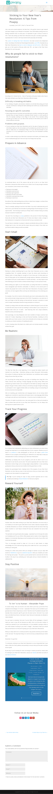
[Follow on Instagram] (21, 718)
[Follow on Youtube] (33, 718)
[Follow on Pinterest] (31, 718)
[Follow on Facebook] (23, 718)
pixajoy (12, 25)
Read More (36, 693)
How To (24, 25)
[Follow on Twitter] (28, 718)
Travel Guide (37, 672)
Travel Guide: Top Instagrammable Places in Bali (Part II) (36, 661)
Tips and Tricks (30, 25)
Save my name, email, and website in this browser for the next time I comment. (25, 777)
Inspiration (33, 670)
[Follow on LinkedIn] (26, 718)
